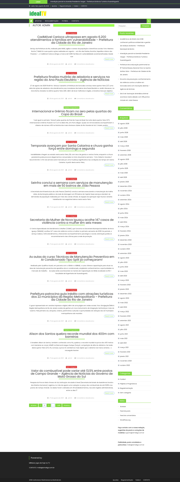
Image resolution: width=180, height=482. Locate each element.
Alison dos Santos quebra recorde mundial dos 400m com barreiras (71, 335)
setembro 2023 (125, 253)
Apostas (54, 6)
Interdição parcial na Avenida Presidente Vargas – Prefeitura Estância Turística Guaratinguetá (134, 56)
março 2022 (124, 312)
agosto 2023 (124, 258)
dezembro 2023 (125, 240)
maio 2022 (124, 303)
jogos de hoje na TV (43, 463)
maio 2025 (124, 173)
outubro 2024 (125, 195)
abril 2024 (123, 222)
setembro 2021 (125, 320)
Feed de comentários (128, 415)
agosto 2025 (124, 159)
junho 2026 (124, 132)
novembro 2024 (126, 191)
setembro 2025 (125, 155)
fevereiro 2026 (125, 150)
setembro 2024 (125, 200)
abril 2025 (123, 177)
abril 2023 (123, 276)
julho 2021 (123, 329)
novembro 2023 (126, 244)
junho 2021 (124, 334)
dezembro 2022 (125, 294)
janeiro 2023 (124, 289)
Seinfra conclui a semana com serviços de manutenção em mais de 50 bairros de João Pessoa (72, 184)
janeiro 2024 (124, 235)
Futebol (76, 6)
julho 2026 (124, 128)
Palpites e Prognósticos (71, 107)
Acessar (123, 406)
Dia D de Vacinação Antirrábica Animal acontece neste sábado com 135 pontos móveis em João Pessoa (135, 97)
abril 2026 (123, 141)
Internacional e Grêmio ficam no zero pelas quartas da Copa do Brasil (71, 113)
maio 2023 (124, 271)
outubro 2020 (125, 365)
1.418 (58, 405)
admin (70, 64)
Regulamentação (65, 6)
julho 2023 (123, 262)
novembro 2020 (126, 361)
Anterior (33, 405)
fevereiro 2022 (125, 316)
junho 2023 (124, 267)
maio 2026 (124, 137)
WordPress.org (125, 420)
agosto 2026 (124, 124)
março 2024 (124, 226)
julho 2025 (123, 164)
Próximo (67, 405)
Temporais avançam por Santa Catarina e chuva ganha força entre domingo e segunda (72, 147)
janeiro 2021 (124, 356)
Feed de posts (125, 411)
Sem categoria (71, 33)
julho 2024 (124, 209)
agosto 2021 (124, 325)
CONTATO (84, 6)
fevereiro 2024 (125, 231)
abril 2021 (123, 343)
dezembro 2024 (126, 186)
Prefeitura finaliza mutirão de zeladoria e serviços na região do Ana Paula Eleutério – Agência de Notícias (72, 78)
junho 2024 (124, 213)
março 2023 (124, 280)
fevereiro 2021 (125, 352)
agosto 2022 (124, 298)
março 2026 (124, 146)
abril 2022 (123, 307)
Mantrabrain (57, 480)
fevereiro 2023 (125, 285)
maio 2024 (124, 218)
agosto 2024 (124, 204)
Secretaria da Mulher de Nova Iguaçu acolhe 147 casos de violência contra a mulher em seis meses (72, 221)
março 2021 (124, 347)
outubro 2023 (125, 249)
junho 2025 (124, 168)
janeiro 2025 (124, 182)
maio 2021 (123, 338)
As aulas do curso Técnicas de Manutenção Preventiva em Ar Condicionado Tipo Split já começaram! (71, 258)
